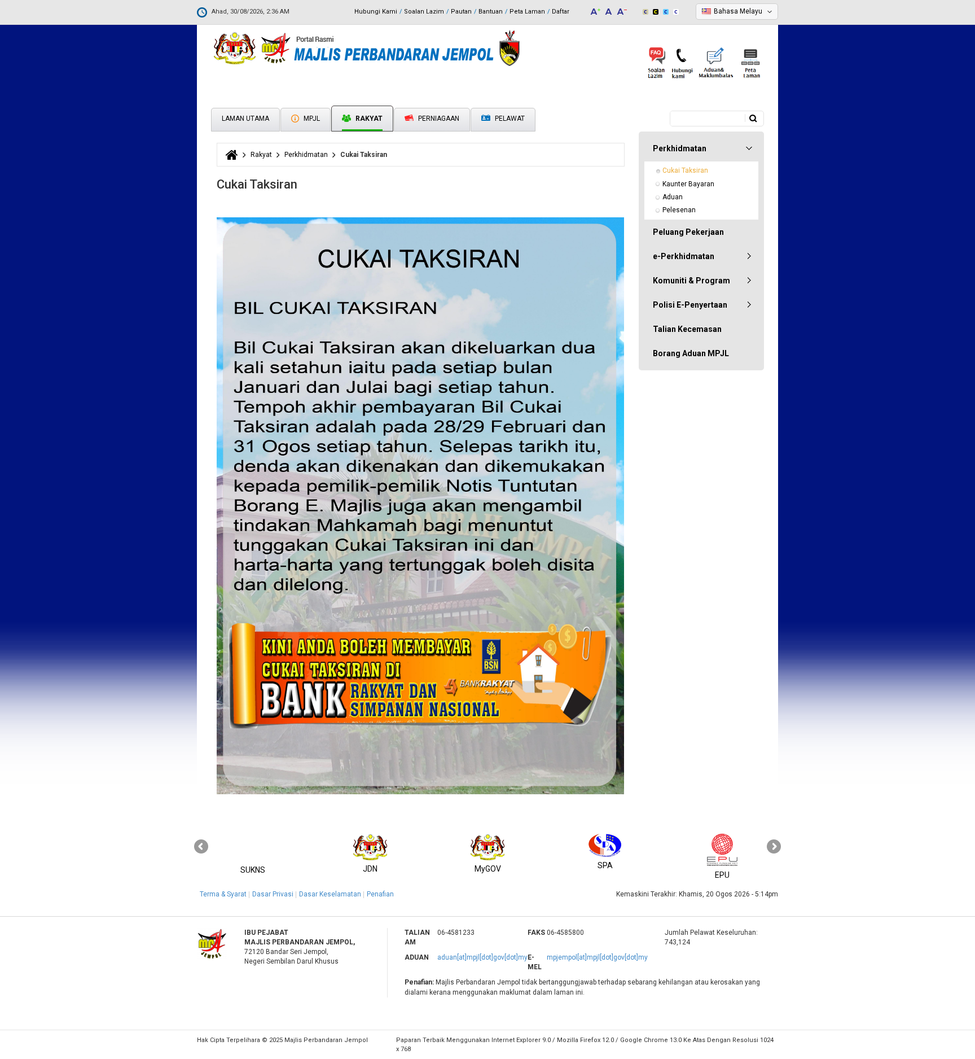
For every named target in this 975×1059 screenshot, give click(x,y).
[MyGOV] (487, 847)
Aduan (672, 197)
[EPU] (722, 847)
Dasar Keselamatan (330, 894)
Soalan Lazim (424, 11)
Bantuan (490, 11)
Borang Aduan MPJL (691, 353)
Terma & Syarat (223, 894)
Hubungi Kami (375, 11)
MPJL (311, 118)
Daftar (560, 11)
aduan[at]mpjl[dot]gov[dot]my (482, 957)
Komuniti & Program (691, 280)
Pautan (461, 11)
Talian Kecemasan (687, 329)
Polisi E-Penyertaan (690, 304)
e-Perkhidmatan (683, 256)
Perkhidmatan (306, 155)
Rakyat (368, 118)
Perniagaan (437, 118)
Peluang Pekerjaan (688, 232)
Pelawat (509, 118)
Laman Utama (245, 118)
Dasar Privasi (272, 894)
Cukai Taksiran (685, 170)
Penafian (380, 894)
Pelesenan (679, 210)
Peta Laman (527, 11)
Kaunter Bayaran (688, 184)
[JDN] (370, 847)
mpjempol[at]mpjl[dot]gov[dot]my (597, 957)
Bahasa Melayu (738, 11)
